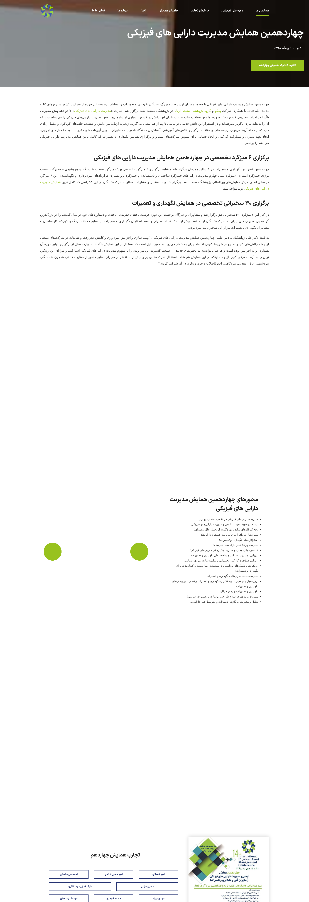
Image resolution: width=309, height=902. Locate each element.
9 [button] (107, 818)
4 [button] (87, 818)
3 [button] (83, 818)
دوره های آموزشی (232, 10)
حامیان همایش (168, 10)
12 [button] (119, 818)
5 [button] (91, 818)
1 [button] (75, 818)
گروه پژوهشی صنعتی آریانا (193, 111)
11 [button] (115, 818)
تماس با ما (98, 10)
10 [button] (111, 818)
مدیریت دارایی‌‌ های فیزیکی (92, 111)
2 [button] (79, 818)
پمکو (218, 111)
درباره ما (122, 10)
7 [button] (99, 818)
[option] (96, 551)
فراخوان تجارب (199, 10)
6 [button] (95, 818)
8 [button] (103, 818)
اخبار (143, 10)
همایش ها (262, 10)
